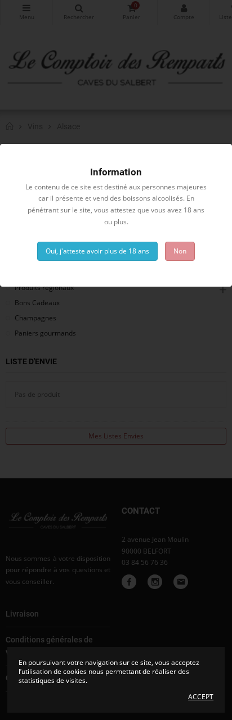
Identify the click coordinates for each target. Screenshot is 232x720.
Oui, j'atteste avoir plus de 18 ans (97, 251)
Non (179, 251)
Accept (200, 696)
